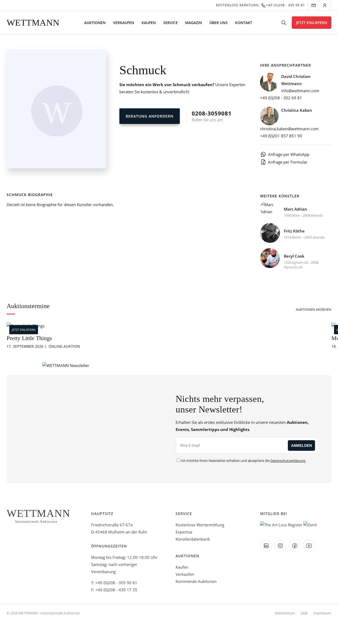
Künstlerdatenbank (193, 539)
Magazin (193, 22)
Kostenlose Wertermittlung (200, 524)
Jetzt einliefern (311, 22)
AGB (304, 613)
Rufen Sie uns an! (212, 116)
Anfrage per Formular (287, 162)
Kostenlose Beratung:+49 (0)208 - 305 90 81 (260, 5)
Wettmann (33, 22)
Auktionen (95, 22)
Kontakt (243, 22)
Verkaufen (123, 22)
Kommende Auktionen (196, 581)
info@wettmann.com (300, 90)
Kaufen (149, 22)
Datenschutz (285, 613)
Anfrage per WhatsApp (288, 154)
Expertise (184, 532)
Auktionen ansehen (313, 309)
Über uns (218, 22)
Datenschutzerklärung (287, 460)
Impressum (322, 613)
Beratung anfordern (149, 116)
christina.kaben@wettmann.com (289, 128)
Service (170, 22)
